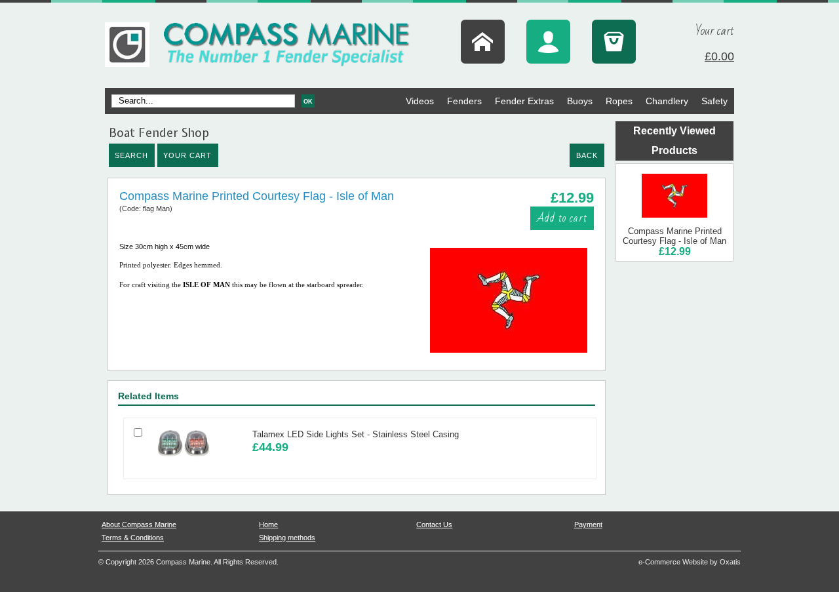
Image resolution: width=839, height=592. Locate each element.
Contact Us (434, 524)
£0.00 (719, 56)
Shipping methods (287, 538)
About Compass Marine (139, 524)
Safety (714, 101)
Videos (420, 101)
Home (268, 524)
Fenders (464, 101)
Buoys (580, 101)
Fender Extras (524, 101)
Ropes (619, 101)
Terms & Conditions (133, 538)
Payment (588, 524)
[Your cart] (614, 42)
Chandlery (667, 101)
